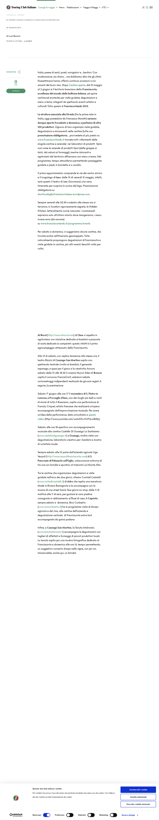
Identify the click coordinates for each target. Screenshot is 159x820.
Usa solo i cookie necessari (138, 804)
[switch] (69, 815)
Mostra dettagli (128, 815)
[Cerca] (147, 7)
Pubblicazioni (73, 7)
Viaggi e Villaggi (90, 7)
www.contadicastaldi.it (50, 481)
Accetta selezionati (138, 797)
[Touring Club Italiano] (21, 7)
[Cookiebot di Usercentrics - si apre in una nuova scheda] (16, 815)
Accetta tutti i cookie (138, 790)
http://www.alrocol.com (61, 335)
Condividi (11, 72)
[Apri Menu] (151, 7)
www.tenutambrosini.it (50, 531)
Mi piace (15, 91)
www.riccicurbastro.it (49, 506)
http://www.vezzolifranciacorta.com (66, 456)
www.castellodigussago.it (52, 435)
